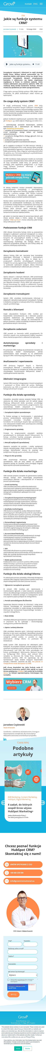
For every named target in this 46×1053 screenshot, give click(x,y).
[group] (23, 64)
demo (5, 673)
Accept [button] (18, 1048)
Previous (2, 801)
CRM (23, 16)
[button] (7, 64)
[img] (33, 64)
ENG (35, 3)
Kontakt (28, 4)
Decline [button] (27, 1048)
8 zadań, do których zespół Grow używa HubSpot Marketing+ (20, 808)
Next (41, 801)
